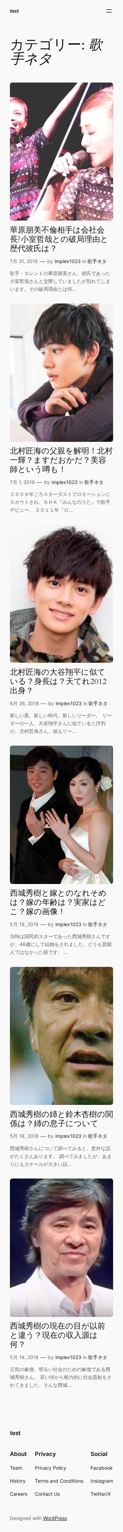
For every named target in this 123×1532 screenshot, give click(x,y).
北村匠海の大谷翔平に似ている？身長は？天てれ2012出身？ (58, 682)
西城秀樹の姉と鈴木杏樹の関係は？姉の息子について (61, 1119)
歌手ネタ (97, 261)
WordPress (55, 1518)
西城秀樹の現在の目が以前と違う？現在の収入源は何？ (57, 1335)
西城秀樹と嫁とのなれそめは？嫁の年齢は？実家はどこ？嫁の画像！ (58, 903)
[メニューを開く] (109, 11)
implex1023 (68, 261)
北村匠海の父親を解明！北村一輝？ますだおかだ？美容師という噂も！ (61, 460)
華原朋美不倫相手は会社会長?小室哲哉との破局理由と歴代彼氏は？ (59, 239)
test (14, 11)
